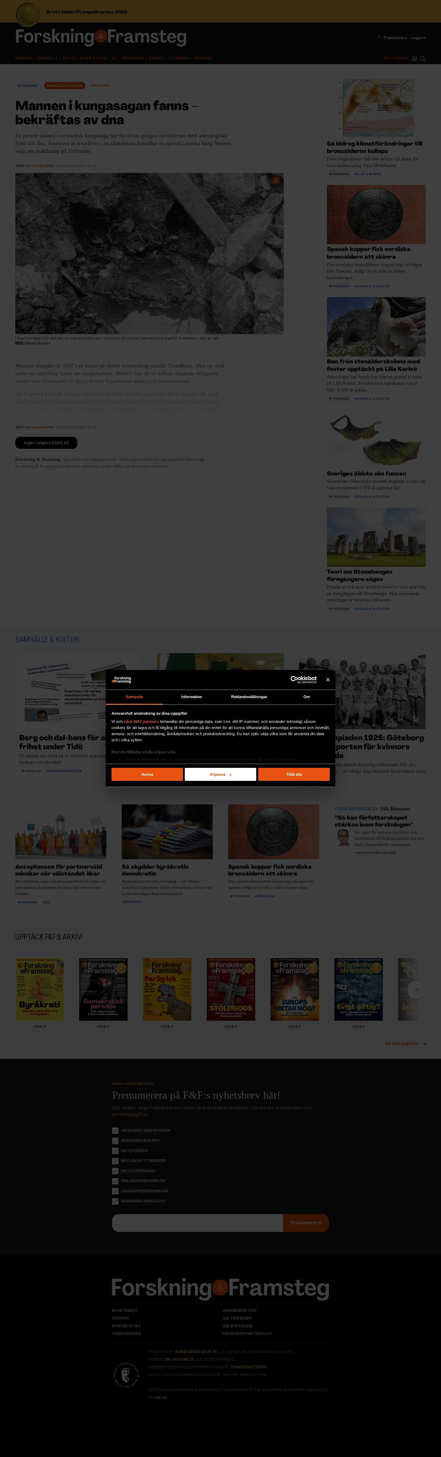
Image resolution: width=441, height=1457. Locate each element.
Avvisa (147, 774)
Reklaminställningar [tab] (249, 697)
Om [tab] (306, 697)
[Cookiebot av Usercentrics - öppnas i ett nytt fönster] (294, 680)
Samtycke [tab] (134, 697)
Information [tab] (191, 697)
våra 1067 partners (141, 721)
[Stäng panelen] (328, 680)
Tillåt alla (294, 774)
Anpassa (217, 774)
